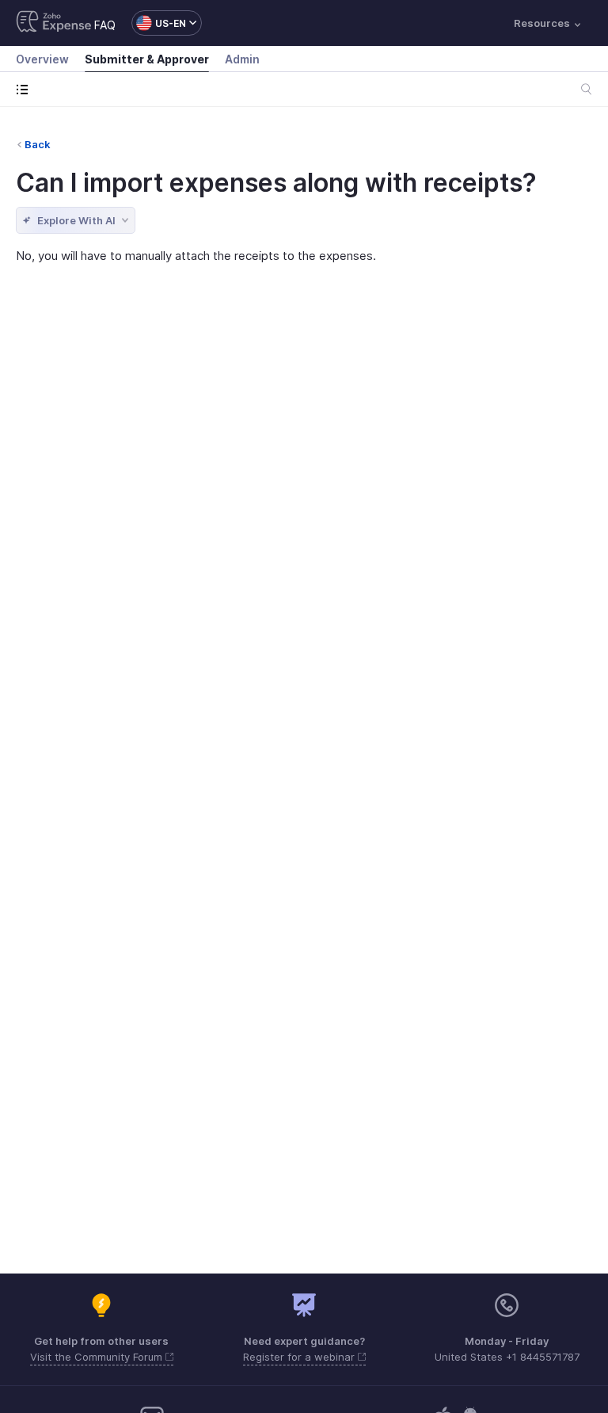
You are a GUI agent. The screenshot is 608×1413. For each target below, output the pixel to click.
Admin (242, 59)
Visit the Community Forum (97, 1356)
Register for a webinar (300, 1356)
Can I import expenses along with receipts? (276, 182)
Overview (42, 59)
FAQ (105, 25)
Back (38, 144)
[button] (159, 23)
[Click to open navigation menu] (26, 89)
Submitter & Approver (147, 59)
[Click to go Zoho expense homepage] (54, 23)
